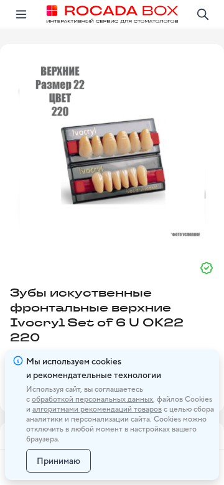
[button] (112, 147)
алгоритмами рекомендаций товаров (97, 409)
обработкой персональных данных (92, 399)
